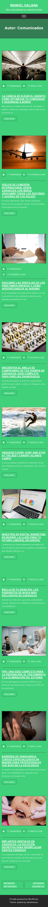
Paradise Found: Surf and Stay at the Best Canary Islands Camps (24, 455)
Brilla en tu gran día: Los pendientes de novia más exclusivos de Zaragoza (20, 592)
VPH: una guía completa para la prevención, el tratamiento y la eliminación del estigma (24, 674)
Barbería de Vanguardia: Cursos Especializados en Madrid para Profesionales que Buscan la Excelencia (21, 761)
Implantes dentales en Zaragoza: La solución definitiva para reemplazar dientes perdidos (21, 846)
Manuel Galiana (24, 5)
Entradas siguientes (38, 885)
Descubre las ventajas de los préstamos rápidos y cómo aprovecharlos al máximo (23, 285)
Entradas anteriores (10, 885)
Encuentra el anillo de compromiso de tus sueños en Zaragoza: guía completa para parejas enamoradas (23, 372)
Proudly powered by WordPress (24, 899)
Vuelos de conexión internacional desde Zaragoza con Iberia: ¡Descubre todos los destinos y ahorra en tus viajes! (23, 190)
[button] (24, 16)
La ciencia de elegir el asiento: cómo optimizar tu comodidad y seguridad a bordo (24, 99)
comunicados (15, 86)
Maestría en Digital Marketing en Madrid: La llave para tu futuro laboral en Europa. (24, 537)
